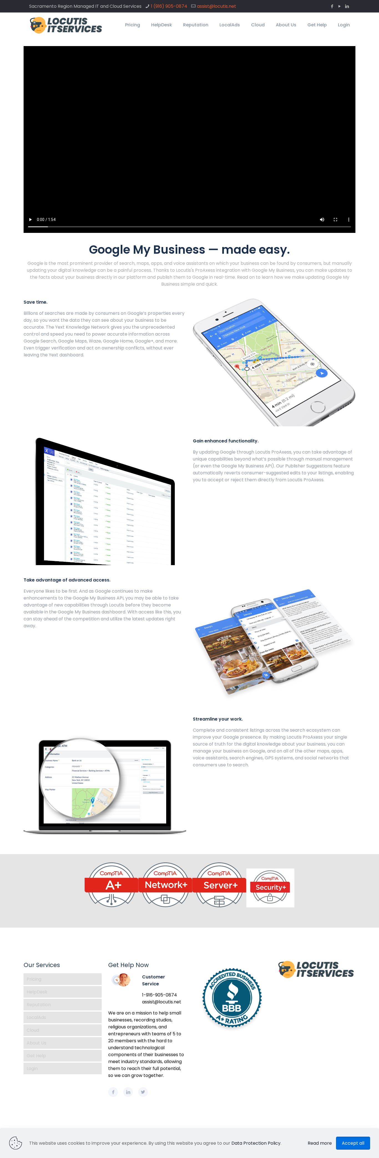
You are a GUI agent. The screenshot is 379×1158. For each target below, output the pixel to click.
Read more (320, 1143)
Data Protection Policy (256, 1143)
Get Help (36, 1056)
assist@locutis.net (216, 6)
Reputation (39, 1004)
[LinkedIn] (347, 6)
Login (32, 1068)
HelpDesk (37, 992)
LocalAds (36, 1017)
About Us (36, 1043)
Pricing (34, 979)
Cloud (33, 1030)
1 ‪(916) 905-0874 (169, 6)
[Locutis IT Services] (66, 24)
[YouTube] (339, 6)
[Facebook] (332, 6)
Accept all (353, 1143)
